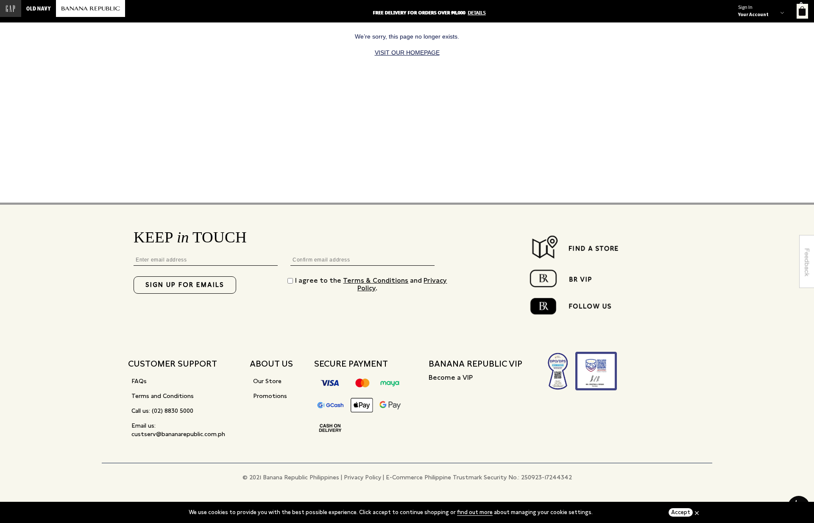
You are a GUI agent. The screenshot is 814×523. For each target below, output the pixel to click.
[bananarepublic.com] (90, 8)
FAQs (139, 381)
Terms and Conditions (162, 395)
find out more (475, 512)
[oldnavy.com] (38, 8)
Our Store (267, 381)
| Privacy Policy (361, 477)
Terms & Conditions (375, 280)
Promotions (270, 395)
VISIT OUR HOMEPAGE (407, 52)
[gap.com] (10, 8)
